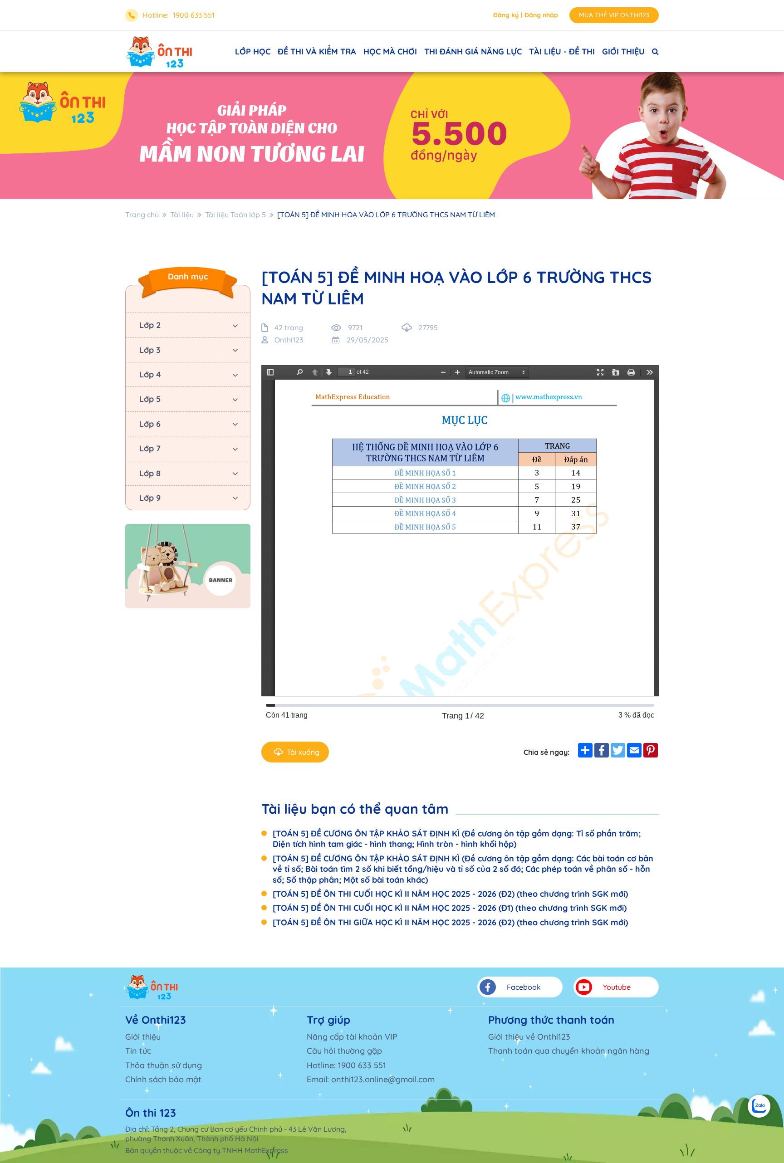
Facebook (524, 987)
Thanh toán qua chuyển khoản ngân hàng (568, 1051)
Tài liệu (182, 214)
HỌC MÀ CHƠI (390, 51)
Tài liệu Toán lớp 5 (235, 214)
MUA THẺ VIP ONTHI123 (614, 15)
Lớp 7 (150, 448)
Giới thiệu (143, 1036)
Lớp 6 (150, 424)
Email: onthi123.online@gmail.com (371, 1079)
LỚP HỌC (252, 51)
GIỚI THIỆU (623, 51)
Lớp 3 (150, 350)
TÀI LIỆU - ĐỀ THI (562, 51)
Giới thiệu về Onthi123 (529, 1036)
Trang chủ (142, 214)
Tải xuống (303, 752)
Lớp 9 (150, 498)
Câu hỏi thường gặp (344, 1051)
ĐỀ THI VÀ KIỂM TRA (317, 51)
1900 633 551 (194, 15)
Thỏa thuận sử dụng (163, 1065)
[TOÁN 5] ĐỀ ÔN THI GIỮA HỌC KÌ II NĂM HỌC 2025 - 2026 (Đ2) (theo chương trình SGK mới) (450, 922)
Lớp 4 (150, 374)
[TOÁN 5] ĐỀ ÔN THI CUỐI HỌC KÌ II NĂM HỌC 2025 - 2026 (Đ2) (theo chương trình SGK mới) (450, 894)
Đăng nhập (541, 15)
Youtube (617, 987)
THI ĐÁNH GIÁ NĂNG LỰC (473, 51)
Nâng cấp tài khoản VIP (352, 1036)
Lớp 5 (150, 399)
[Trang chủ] (152, 987)
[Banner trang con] (392, 135)
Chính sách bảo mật (163, 1079)
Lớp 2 (150, 325)
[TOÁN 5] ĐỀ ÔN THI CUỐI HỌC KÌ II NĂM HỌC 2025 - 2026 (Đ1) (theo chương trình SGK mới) (450, 908)
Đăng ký (506, 15)
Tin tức (138, 1051)
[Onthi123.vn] (159, 51)
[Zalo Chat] (759, 1106)
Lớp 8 (150, 473)
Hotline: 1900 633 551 (346, 1065)
